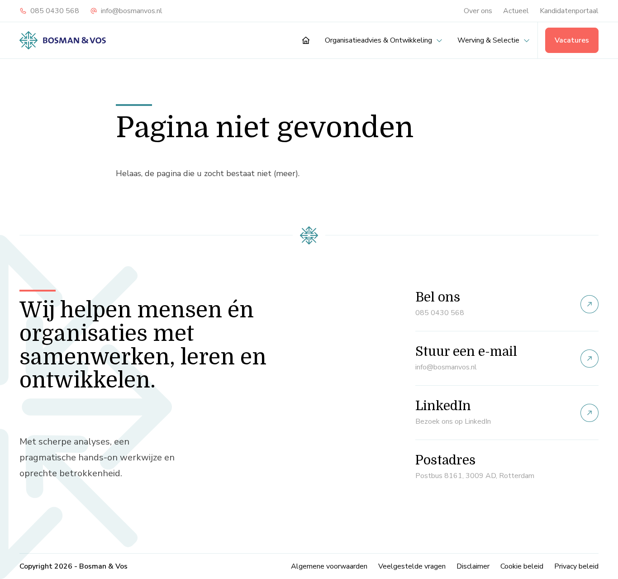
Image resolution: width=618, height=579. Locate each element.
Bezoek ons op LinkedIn (453, 421)
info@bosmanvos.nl (131, 11)
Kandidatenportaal (569, 11)
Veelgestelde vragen (412, 566)
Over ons (478, 11)
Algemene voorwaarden (329, 566)
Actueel (516, 11)
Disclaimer (473, 566)
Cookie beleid (521, 566)
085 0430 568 (54, 11)
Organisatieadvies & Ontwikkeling (378, 40)
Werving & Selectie (488, 40)
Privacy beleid (576, 566)
